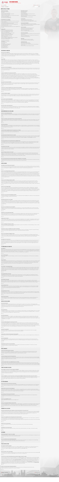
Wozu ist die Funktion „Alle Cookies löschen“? (6, 17)
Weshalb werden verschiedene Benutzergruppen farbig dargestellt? (28, 15)
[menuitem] (5, 5)
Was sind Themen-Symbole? (4, 47)
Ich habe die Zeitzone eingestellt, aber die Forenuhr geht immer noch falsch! (9, 22)
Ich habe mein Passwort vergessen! (5, 16)
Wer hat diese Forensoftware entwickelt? (25, 42)
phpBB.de (29, 137)
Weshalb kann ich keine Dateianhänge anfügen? (6, 35)
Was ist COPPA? (3, 12)
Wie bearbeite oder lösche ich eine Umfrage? (6, 33)
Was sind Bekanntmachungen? (4, 45)
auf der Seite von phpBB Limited (5, 448)
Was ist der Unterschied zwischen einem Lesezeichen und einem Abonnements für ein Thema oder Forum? (30, 34)
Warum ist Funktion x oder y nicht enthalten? (26, 43)
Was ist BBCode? (3, 41)
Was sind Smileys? (3, 43)
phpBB (34, 474)
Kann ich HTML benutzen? (4, 42)
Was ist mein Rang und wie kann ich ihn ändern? (6, 25)
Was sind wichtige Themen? (4, 46)
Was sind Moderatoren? (23, 12)
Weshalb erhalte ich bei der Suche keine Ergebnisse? (26, 28)
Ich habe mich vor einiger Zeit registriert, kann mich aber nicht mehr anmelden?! (10, 15)
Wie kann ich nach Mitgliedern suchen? (25, 30)
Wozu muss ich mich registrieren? (5, 11)
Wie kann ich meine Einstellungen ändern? (6, 20)
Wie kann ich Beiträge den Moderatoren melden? (6, 36)
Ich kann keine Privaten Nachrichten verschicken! (26, 19)
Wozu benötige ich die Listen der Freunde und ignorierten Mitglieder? (28, 23)
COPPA (7, 74)
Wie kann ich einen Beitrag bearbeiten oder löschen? (7, 30)
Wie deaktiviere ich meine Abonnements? (25, 36)
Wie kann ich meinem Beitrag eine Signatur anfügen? (7, 31)
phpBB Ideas (37, 452)
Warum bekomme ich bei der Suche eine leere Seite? (27, 29)
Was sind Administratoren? (24, 11)
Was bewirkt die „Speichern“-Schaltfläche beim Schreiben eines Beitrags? (9, 37)
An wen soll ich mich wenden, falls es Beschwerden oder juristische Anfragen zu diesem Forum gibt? (29, 44)
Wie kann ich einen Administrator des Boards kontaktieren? (27, 45)
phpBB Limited (23, 137)
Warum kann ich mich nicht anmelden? (5, 14)
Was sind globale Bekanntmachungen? (5, 44)
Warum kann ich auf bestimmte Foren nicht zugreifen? (7, 34)
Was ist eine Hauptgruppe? (24, 16)
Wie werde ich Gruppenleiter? (24, 14)
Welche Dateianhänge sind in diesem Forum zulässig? (27, 39)
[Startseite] (5, 2)
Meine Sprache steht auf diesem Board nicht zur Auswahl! (7, 23)
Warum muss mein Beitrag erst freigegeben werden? (7, 38)
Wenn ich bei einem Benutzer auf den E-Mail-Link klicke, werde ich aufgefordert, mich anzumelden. (10, 27)
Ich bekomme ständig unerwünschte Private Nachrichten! (27, 20)
